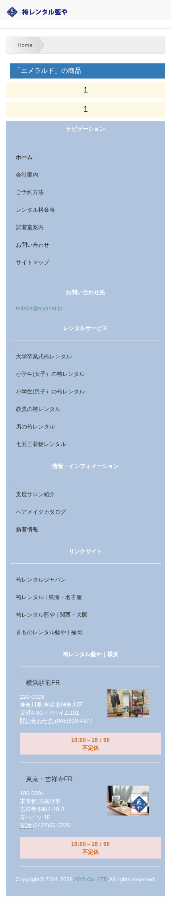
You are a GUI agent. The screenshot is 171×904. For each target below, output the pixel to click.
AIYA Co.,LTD (91, 879)
